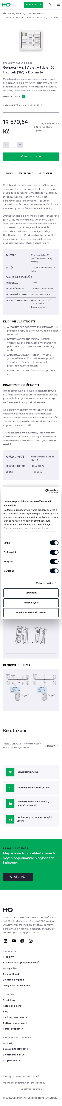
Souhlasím (31, 592)
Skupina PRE (10, 1060)
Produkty (8, 957)
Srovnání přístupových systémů (21, 963)
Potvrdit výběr (31, 602)
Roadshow (9, 1000)
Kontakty (8, 1043)
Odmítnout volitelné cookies (31, 612)
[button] (20, 145)
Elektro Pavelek (12, 1055)
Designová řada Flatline (16, 985)
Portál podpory (11, 1029)
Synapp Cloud (11, 974)
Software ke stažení (15, 1023)
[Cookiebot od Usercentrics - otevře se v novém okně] (45, 491)
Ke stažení (45, 173)
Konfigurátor (10, 968)
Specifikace (26, 173)
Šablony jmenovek (13, 1017)
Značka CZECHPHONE (15, 1049)
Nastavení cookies (31, 1089)
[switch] (54, 552)
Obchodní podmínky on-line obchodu (24, 1083)
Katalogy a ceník (12, 1006)
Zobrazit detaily (44, 583)
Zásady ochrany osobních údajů (21, 1076)
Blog (5, 1012)
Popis (9, 173)
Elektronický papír (13, 980)
